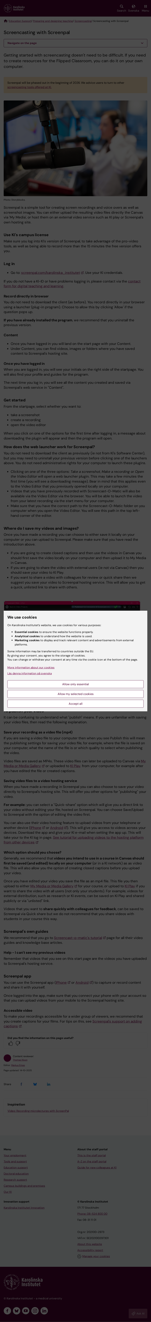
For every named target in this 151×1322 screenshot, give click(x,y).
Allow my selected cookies (76, 694)
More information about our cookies (31, 667)
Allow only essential (75, 684)
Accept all (75, 704)
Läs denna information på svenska (29, 673)
